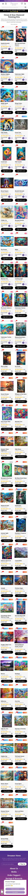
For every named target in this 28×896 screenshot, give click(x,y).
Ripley (16, 249)
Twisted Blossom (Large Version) (19, 645)
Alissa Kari (18, 562)
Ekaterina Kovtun (5, 75)
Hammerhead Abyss (20, 337)
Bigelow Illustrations (20, 450)
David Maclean (5, 812)
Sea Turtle (17, 366)
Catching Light (19, 278)
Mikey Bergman (19, 367)
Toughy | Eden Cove (6, 644)
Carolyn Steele (18, 104)
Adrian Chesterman (20, 702)
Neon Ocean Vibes (5, 421)
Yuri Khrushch (4, 395)
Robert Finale (4, 730)
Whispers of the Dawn (20, 394)
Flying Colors (18, 103)
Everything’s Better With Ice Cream (6, 616)
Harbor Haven (4, 783)
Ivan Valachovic (5, 367)
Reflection (3, 701)
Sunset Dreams (5, 394)
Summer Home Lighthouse (5, 449)
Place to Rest (4, 366)
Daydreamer (18, 505)
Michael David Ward (20, 785)
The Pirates (4, 249)
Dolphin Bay (4, 756)
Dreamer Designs (19, 192)
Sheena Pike (4, 423)
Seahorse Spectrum (6, 560)
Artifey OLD (4, 104)
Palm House (18, 449)
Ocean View (18, 132)
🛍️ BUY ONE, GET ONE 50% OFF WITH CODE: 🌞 (14, 11)
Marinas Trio (4, 278)
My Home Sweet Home (21, 478)
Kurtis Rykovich (19, 133)
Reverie (3, 673)
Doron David (4, 44)
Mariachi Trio (18, 421)
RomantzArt (18, 250)
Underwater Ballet (19, 74)
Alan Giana (4, 534)
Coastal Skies (18, 560)
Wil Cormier (18, 534)
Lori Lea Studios (5, 221)
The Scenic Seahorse (6, 308)
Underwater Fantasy (20, 308)
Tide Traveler (18, 161)
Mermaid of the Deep (6, 478)
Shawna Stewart (5, 250)
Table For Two (4, 728)
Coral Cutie (4, 161)
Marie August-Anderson (6, 452)
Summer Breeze (5, 811)
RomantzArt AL (5, 646)
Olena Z (3, 338)
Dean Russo (4, 309)
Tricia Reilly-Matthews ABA (7, 618)
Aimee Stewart (19, 757)
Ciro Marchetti (4, 589)
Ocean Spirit (18, 783)
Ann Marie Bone (19, 647)
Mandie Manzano (5, 280)
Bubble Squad (4, 103)
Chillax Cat (4, 220)
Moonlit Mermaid (19, 191)
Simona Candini (5, 479)
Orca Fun (17, 701)
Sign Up (23, 864)
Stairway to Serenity (20, 728)
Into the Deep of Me (20, 615)
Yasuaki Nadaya (19, 280)
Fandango (17, 673)
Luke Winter (4, 163)
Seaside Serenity (5, 43)
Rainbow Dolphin (5, 74)
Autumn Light (4, 533)
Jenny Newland (19, 75)
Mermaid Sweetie (19, 220)
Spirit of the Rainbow (20, 617)
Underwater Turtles (6, 337)
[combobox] (14, 7)
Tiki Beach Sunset (19, 756)
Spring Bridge (4, 838)
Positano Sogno (19, 588)
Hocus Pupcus (4, 191)
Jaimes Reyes (4, 562)
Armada (3, 588)
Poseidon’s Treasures (20, 533)
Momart (17, 46)
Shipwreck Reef (5, 505)
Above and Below (19, 811)
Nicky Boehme (19, 479)
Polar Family (4, 132)
